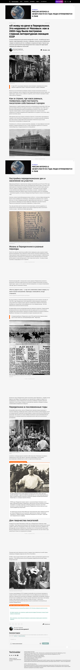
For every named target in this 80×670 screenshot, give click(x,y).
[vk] (11, 655)
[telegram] (13, 655)
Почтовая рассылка (65, 1)
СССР (18, 52)
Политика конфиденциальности (15, 659)
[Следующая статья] (40, 647)
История (15, 52)
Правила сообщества (13, 658)
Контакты (11, 660)
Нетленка (12, 52)
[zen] (15, 655)
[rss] (9, 655)
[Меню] (9, 1)
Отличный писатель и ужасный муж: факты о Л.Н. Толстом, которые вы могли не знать (28, 608)
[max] (17, 655)
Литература (21, 52)
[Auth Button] (70, 1)
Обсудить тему (46, 50)
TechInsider (15, 1)
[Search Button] (68, 1)
